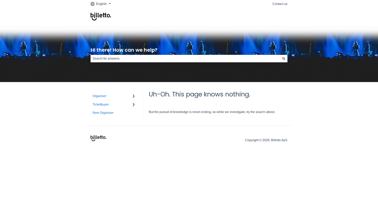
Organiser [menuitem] (99, 96)
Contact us (279, 4)
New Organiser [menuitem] (103, 112)
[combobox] (185, 58)
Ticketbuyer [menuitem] (101, 104)
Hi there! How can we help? (124, 50)
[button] (134, 96)
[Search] (283, 58)
